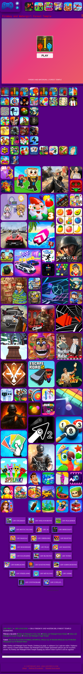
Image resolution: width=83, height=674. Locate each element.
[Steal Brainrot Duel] (38, 10)
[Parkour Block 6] (29, 10)
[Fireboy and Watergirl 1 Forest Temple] (14, 95)
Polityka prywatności (36, 668)
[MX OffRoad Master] (24, 125)
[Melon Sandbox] (24, 115)
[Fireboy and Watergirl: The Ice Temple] (24, 95)
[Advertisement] (63, 124)
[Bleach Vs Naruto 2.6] (14, 125)
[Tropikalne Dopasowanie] (5, 125)
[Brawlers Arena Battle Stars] (5, 154)
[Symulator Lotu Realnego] (77, 10)
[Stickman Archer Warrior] (14, 115)
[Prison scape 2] (73, 154)
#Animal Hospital (32, 640)
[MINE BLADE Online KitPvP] (53, 105)
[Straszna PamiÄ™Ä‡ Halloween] (58, 10)
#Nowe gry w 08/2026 (49, 640)
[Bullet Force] (34, 134)
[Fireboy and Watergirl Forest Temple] (43, 95)
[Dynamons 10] (5, 134)
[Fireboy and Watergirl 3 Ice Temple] (53, 95)
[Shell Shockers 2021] (34, 115)
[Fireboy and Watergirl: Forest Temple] (34, 95)
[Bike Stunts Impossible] (43, 154)
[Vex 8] (53, 154)
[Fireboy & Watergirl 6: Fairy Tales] (5, 95)
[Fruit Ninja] (63, 154)
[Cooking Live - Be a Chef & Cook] (68, 10)
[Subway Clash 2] (24, 134)
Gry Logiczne (21, 629)
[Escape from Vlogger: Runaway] (14, 154)
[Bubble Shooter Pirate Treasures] (43, 105)
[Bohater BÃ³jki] (48, 10)
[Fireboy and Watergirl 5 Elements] (5, 105)
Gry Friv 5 (8, 629)
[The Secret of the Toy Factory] (24, 105)
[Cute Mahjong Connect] (63, 105)
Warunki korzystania (52, 668)
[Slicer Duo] (5, 164)
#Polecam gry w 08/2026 (67, 640)
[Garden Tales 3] (24, 144)
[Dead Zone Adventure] (34, 125)
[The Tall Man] (5, 144)
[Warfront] (14, 134)
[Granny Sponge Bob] (73, 105)
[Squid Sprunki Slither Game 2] (14, 144)
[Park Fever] (34, 105)
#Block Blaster (16, 640)
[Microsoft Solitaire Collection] (34, 154)
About (24, 668)
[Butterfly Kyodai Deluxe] (5, 115)
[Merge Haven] (14, 164)
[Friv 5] (17, 4)
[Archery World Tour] (14, 105)
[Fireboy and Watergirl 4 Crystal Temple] (73, 95)
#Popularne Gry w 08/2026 (12, 642)
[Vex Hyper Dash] (34, 144)
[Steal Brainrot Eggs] (24, 154)
